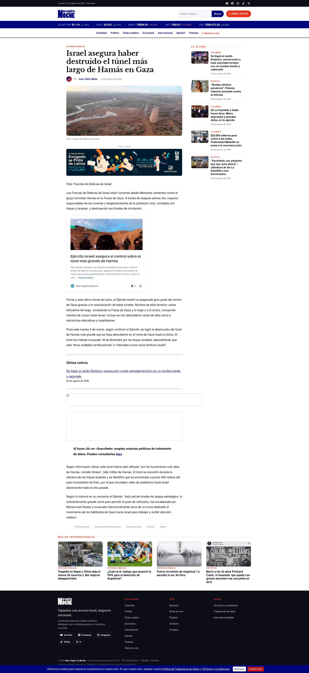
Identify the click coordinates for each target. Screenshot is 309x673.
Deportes (211, 568)
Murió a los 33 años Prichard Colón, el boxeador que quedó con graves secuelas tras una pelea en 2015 (228, 577)
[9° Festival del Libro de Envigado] (124, 162)
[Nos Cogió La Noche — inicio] (66, 14)
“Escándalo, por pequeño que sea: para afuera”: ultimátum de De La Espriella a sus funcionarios (226, 167)
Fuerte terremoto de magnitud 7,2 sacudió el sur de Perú (178, 573)
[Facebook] (232, 3)
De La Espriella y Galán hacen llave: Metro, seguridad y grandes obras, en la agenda (225, 115)
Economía (148, 32)
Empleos (173, 629)
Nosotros (173, 605)
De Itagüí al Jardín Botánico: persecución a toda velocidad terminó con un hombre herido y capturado (226, 62)
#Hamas (150, 526)
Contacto (173, 623)
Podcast (193, 32)
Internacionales (75, 46)
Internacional (165, 32)
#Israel (163, 526)
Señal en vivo (211, 33)
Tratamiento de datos (224, 611)
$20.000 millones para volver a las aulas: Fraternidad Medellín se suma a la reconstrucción (226, 140)
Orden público (131, 32)
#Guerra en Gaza (133, 526)
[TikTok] (243, 3)
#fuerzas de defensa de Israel (108, 526)
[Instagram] (238, 3)
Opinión (180, 32)
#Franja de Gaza (82, 526)
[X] (249, 3)
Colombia (101, 32)
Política (115, 32)
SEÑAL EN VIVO (239, 13)
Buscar (217, 13)
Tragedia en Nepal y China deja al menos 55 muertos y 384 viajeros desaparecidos (79, 575)
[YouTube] (227, 3)
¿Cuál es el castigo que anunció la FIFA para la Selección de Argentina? (129, 575)
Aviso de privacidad (224, 617)
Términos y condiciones (226, 605)
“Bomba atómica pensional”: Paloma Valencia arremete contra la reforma (226, 89)
